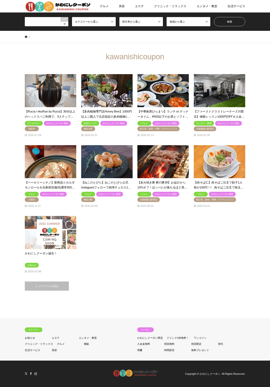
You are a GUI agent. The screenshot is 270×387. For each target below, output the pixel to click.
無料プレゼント (200, 350)
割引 (220, 343)
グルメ (104, 6)
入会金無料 (143, 343)
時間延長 (169, 350)
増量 (139, 350)
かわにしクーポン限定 (150, 337)
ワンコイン (200, 337)
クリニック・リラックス (170, 6)
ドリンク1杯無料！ (178, 337)
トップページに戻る (46, 286)
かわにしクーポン (210, 373)
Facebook (31, 373)
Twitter (26, 373)
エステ (139, 6)
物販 (86, 343)
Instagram (35, 373)
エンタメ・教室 (207, 6)
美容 (122, 6)
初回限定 (196, 343)
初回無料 (169, 343)
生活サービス (236, 6)
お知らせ (30, 337)
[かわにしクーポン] (58, 6)
